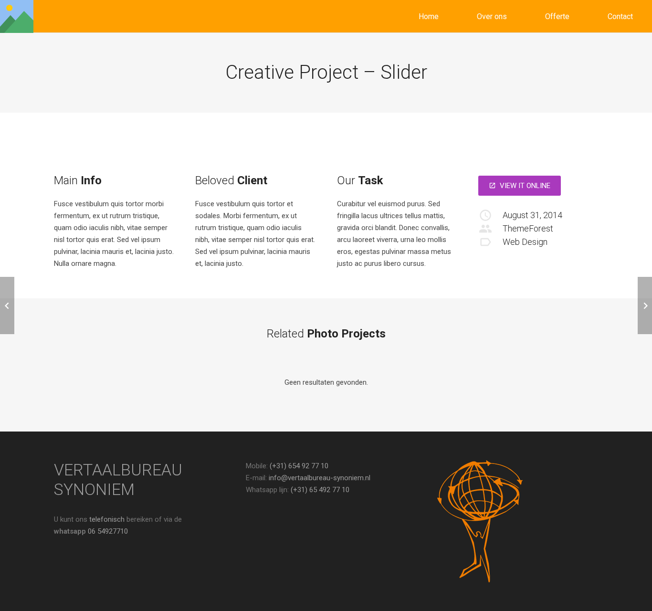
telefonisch (107, 519)
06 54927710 (108, 531)
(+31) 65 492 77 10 (320, 489)
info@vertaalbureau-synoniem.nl (319, 478)
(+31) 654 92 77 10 (299, 466)
